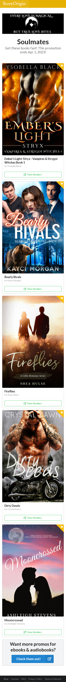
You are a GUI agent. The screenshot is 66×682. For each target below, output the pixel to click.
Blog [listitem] (6, 679)
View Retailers (34, 174)
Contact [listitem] (15, 679)
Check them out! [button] (28, 659)
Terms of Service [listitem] (52, 679)
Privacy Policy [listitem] (35, 679)
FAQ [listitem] (23, 679)
